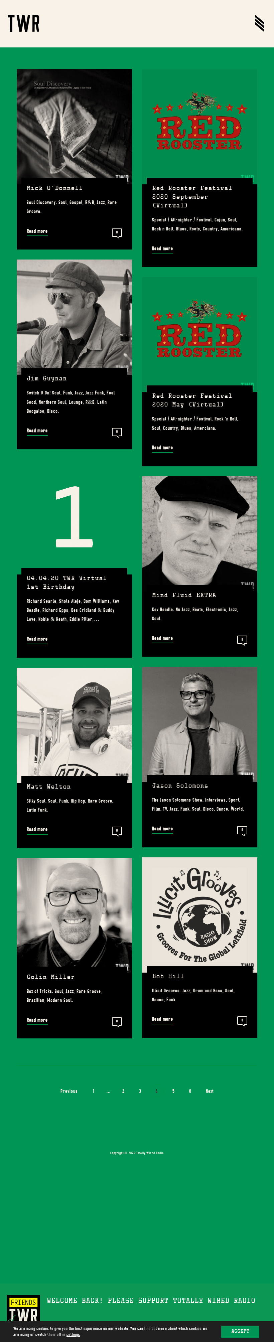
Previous (68, 1091)
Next (210, 1091)
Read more (37, 231)
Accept (240, 1331)
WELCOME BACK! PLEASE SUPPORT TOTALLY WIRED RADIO (151, 1301)
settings (73, 1334)
